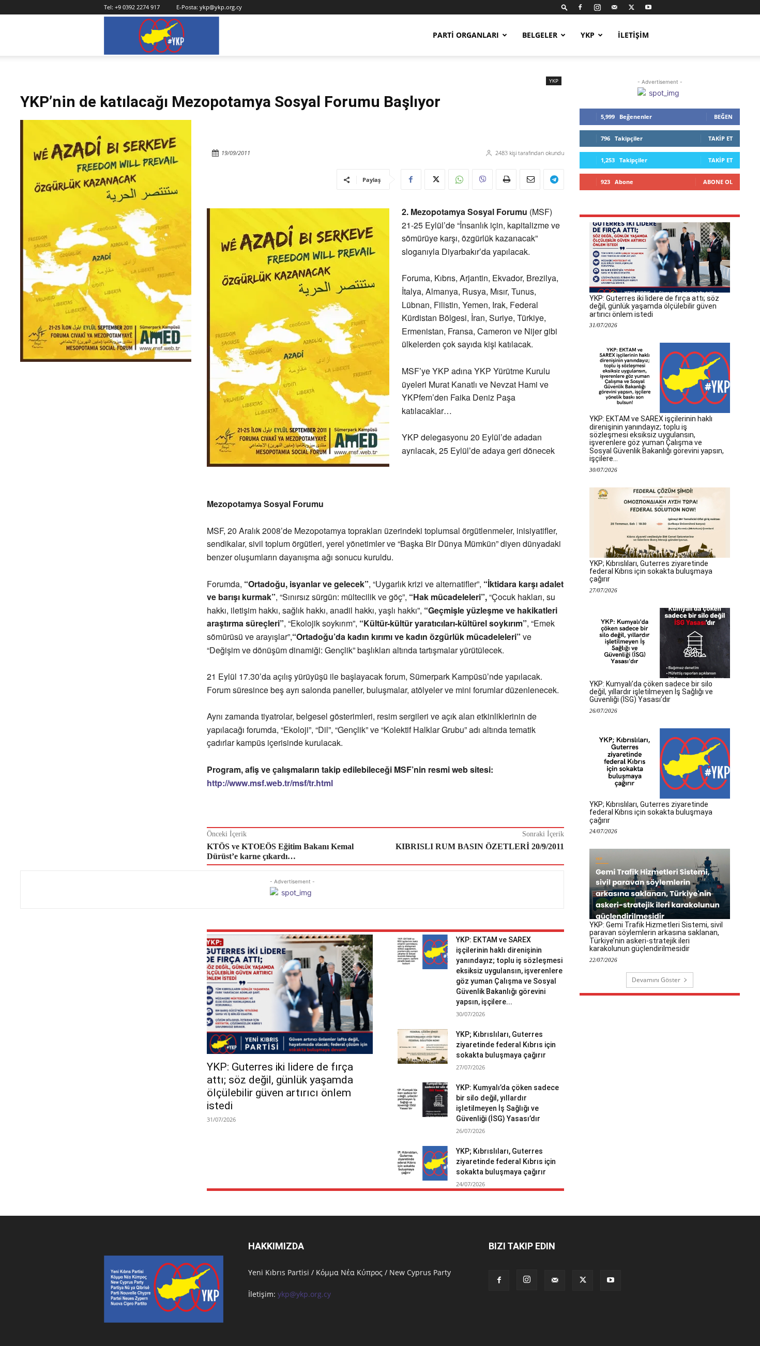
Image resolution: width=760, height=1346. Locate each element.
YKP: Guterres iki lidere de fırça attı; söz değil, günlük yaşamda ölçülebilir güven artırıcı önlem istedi (280, 1086)
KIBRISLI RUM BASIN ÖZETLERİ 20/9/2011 (480, 846)
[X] (631, 7)
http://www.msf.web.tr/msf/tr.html (270, 783)
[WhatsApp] (458, 179)
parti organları (466, 35)
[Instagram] (597, 7)
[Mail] (614, 7)
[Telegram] (553, 179)
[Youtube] (648, 7)
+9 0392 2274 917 (137, 7)
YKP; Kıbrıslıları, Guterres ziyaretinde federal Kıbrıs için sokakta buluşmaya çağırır (506, 1044)
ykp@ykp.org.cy (221, 7)
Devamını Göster (656, 979)
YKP (588, 35)
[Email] (530, 179)
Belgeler (539, 35)
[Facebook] (580, 7)
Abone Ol (718, 182)
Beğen (723, 116)
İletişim (633, 35)
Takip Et (720, 138)
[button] (564, 7)
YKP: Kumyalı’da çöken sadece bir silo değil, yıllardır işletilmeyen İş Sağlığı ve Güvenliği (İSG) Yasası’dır (651, 692)
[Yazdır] (506, 179)
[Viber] (482, 179)
